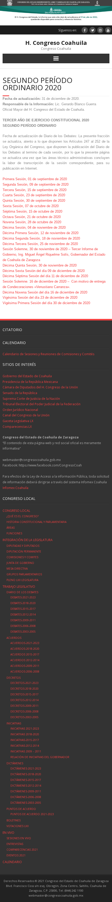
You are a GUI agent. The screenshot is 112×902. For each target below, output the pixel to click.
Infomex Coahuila (15, 488)
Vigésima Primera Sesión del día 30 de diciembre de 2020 (46, 303)
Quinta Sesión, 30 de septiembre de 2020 (34, 200)
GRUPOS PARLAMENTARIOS (24, 574)
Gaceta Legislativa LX (18, 421)
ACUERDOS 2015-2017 (24, 654)
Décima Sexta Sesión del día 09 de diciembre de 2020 (44, 271)
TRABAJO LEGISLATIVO (19, 586)
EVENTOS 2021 (16, 855)
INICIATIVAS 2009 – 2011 (25, 751)
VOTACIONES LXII (18, 826)
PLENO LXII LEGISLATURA (22, 580)
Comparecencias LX (17, 426)
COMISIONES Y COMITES (22, 557)
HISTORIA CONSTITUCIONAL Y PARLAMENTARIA (36, 522)
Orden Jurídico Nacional (20, 410)
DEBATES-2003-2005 (23, 631)
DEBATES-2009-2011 (23, 620)
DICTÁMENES (15, 763)
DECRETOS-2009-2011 (24, 706)
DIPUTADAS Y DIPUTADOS (23, 546)
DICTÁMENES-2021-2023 (25, 768)
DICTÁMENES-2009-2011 (25, 791)
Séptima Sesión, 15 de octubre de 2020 (32, 211)
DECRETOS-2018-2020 (24, 688)
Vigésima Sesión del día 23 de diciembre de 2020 (40, 297)
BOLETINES (14, 820)
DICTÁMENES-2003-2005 (25, 803)
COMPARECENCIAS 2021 (22, 849)
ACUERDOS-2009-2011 (24, 666)
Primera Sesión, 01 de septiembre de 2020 (35, 179)
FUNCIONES (14, 533)
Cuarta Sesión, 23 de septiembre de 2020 (34, 195)
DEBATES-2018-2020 (23, 603)
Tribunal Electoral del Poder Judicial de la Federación (41, 404)
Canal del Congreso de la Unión (26, 415)
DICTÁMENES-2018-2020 (25, 774)
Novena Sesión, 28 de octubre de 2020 (32, 222)
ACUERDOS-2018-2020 (24, 649)
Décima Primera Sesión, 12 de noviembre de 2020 (40, 233)
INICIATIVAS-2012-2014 (24, 745)
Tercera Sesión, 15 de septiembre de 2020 (34, 190)
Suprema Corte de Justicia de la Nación (31, 398)
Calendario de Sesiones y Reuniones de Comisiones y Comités (48, 354)
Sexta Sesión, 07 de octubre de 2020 (31, 206)
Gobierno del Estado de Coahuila (27, 376)
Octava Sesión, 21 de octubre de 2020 (32, 217)
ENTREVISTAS (15, 844)
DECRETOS (14, 678)
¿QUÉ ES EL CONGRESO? (23, 516)
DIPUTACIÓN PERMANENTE (24, 551)
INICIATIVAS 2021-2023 (24, 728)
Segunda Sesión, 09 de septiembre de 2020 (36, 184)
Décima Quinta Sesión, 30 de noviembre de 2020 (40, 265)
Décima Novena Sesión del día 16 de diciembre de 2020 (45, 292)
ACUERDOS (14, 638)
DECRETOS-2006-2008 (24, 711)
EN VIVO (8, 832)
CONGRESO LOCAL (16, 510)
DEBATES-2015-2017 (23, 609)
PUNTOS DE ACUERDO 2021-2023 (32, 814)
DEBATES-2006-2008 (23, 626)
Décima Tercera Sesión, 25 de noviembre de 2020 (40, 244)
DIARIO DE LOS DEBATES (22, 592)
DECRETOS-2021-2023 (24, 683)
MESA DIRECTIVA (17, 568)
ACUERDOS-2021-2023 (24, 643)
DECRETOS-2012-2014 (24, 700)
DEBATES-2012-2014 (23, 614)
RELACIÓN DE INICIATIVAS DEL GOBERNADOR (39, 757)
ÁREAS (11, 527)
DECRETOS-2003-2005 (24, 717)
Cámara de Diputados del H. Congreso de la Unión (40, 387)
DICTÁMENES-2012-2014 (25, 785)
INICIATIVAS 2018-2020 (24, 734)
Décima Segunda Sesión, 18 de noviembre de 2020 (41, 238)
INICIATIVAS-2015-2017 (24, 740)
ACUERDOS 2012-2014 (24, 660)
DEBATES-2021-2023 (23, 597)
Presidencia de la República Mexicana (30, 382)
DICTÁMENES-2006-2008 (25, 797)
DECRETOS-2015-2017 (24, 694)
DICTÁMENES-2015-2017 (25, 780)
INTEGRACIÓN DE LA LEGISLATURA (28, 540)
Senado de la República (20, 393)
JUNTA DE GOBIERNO (20, 563)
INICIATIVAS (14, 723)
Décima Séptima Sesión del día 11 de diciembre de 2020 (45, 276)
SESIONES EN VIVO (19, 838)
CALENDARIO (12, 862)
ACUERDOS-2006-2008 (24, 671)
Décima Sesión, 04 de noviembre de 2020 (34, 227)
